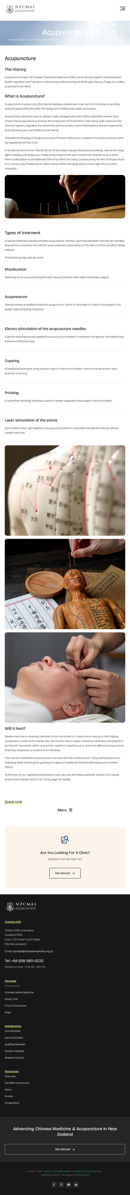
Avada (47, 1171)
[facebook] (54, 1184)
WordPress (79, 1171)
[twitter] (61, 1184)
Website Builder (62, 1171)
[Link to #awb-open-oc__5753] (122, 8)
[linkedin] (76, 1184)
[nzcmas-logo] (20, 6)
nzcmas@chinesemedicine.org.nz (32, 951)
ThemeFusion (82, 1175)
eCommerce (96, 1171)
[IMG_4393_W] (20, 903)
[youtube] (69, 1184)
